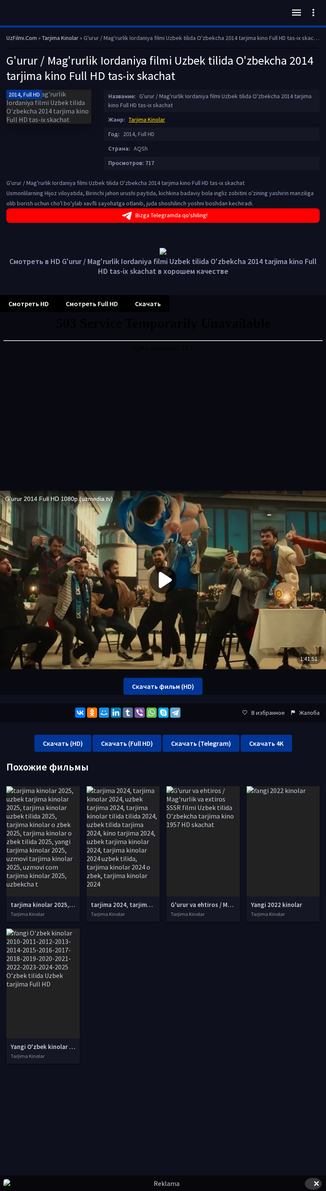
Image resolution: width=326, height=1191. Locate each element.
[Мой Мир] (104, 713)
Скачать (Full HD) (127, 743)
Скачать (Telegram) (201, 743)
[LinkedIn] (116, 713)
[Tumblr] (128, 713)
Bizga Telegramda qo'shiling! (171, 215)
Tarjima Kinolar (147, 119)
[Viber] (140, 713)
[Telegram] (175, 713)
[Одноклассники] (92, 713)
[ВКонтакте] (80, 713)
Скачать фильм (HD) (163, 686)
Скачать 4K (266, 743)
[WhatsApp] (151, 713)
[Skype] (163, 713)
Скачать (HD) (63, 743)
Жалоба (309, 712)
